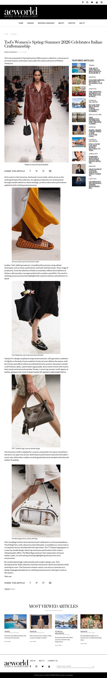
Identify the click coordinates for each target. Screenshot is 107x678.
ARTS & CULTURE (95, 114)
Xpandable (69, 675)
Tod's (12, 589)
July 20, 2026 (83, 643)
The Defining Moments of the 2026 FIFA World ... (95, 94)
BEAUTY (61, 23)
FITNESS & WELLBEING (93, 101)
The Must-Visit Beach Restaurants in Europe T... (95, 71)
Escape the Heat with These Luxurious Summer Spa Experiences (64, 640)
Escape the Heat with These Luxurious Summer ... (94, 108)
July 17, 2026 (33, 641)
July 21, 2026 (7, 641)
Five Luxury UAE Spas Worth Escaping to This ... (94, 147)
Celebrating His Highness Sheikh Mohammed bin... (95, 185)
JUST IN (32, 661)
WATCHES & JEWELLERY (46, 23)
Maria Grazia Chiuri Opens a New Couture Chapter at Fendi (41, 637)
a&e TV (41, 661)
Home (21, 23)
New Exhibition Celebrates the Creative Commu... (95, 121)
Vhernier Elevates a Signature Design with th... (95, 160)
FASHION (30, 23)
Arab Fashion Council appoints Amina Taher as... (95, 172)
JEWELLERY (93, 153)
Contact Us (52, 661)
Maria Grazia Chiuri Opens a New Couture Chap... (95, 133)
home (6, 34)
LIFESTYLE (71, 23)
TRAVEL (92, 65)
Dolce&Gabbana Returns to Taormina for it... (96, 82)
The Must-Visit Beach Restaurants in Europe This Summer (15, 637)
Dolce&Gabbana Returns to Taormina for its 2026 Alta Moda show (90, 638)
